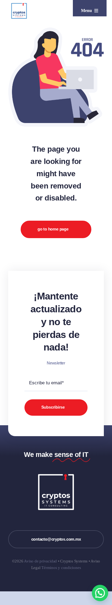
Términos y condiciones (61, 567)
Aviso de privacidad (40, 561)
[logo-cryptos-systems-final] (19, 4)
